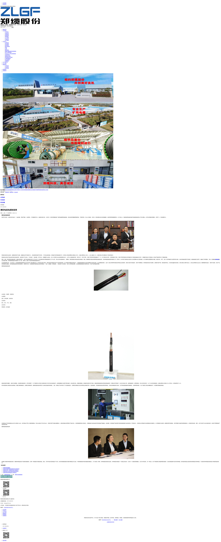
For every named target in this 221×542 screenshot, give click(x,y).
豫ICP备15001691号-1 (8, 507)
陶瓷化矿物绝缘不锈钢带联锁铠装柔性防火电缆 (38, 189)
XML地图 (120, 519)
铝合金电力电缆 (16, 189)
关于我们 (4, 2)
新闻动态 (11, 192)
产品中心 (4, 510)
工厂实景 (4, 511)
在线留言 (4, 515)
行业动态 (16, 192)
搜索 (12, 27)
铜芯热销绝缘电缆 (9, 189)
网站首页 (7, 192)
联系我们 (4, 4)
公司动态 (2, 197)
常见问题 (2, 202)
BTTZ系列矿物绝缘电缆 (24, 189)
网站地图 (116, 519)
